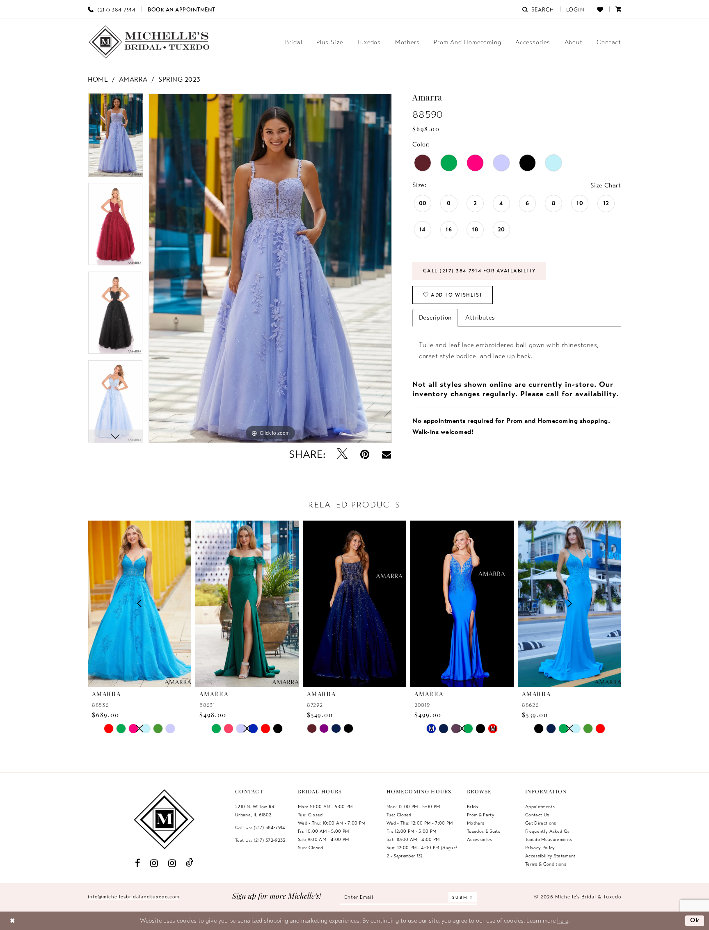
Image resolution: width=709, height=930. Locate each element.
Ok (695, 920)
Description (435, 317)
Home (98, 79)
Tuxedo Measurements (548, 839)
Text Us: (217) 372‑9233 (260, 840)
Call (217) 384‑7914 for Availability (479, 270)
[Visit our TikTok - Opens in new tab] (189, 863)
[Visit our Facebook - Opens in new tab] (137, 862)
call (552, 393)
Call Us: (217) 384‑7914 (260, 827)
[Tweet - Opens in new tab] (342, 454)
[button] (575, 9)
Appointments (540, 806)
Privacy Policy (540, 847)
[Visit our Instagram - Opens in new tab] (154, 862)
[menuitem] (112, 9)
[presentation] (247, 603)
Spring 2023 (179, 79)
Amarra (133, 79)
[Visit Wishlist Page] (600, 9)
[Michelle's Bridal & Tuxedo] (149, 42)
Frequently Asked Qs (547, 831)
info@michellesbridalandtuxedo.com (133, 896)
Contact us (537, 815)
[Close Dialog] (12, 921)
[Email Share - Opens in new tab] (386, 454)
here (562, 920)
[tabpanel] (115, 138)
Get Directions (540, 823)
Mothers (475, 823)
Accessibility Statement (550, 856)
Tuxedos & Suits (483, 831)
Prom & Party (480, 815)
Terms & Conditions (545, 864)
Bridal (473, 806)
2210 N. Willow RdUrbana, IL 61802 (254, 811)
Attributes (480, 317)
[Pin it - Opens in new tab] (365, 454)
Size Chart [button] (605, 185)
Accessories (479, 839)
